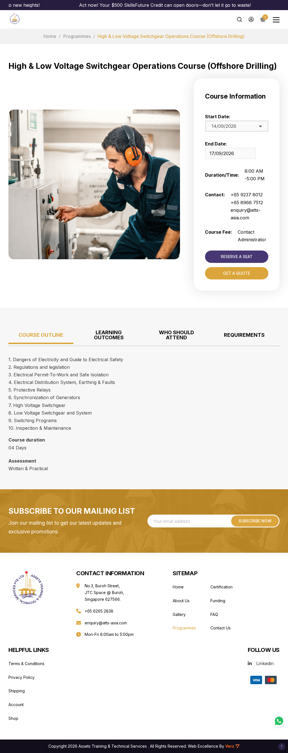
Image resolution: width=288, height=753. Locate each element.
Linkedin (265, 663)
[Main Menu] (276, 20)
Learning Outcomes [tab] (109, 334)
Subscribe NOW (254, 520)
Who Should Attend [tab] (176, 334)
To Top (281, 746)
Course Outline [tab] (41, 335)
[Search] (239, 19)
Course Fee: (218, 232)
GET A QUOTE (236, 273)
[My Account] (251, 19)
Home (50, 36)
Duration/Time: (222, 175)
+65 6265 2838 (99, 611)
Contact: (215, 194)
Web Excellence (203, 746)
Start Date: (217, 116)
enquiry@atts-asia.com (106, 622)
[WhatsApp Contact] (279, 721)
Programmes (77, 36)
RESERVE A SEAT (237, 256)
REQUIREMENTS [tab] (244, 335)
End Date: (216, 144)
